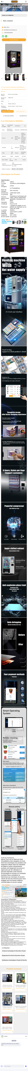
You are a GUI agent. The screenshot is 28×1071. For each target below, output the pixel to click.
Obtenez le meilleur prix (7, 111)
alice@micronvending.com (10, 30)
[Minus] (26, 1036)
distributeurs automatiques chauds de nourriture (15, 960)
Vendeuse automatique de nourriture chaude (14, 950)
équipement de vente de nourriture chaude (13, 955)
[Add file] (2, 1066)
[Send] (26, 1066)
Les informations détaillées (8, 115)
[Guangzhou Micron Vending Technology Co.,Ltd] (14, 2)
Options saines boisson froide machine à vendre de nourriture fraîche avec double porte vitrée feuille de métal (7, 1028)
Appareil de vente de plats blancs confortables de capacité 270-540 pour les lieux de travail (20, 1007)
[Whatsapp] (3, 36)
